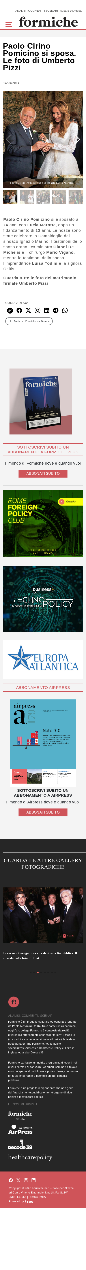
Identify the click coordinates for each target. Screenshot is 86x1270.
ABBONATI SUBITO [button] (43, 473)
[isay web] (29, 1201)
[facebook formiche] (11, 1180)
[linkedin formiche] (33, 1180)
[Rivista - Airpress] (43, 1129)
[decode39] (43, 1144)
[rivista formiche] (43, 743)
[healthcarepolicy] (43, 1158)
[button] (9, 24)
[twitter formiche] (18, 1180)
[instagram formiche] (26, 1180)
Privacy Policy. (38, 1197)
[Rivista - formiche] (43, 1115)
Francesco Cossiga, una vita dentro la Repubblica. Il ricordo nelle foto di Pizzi (40, 956)
